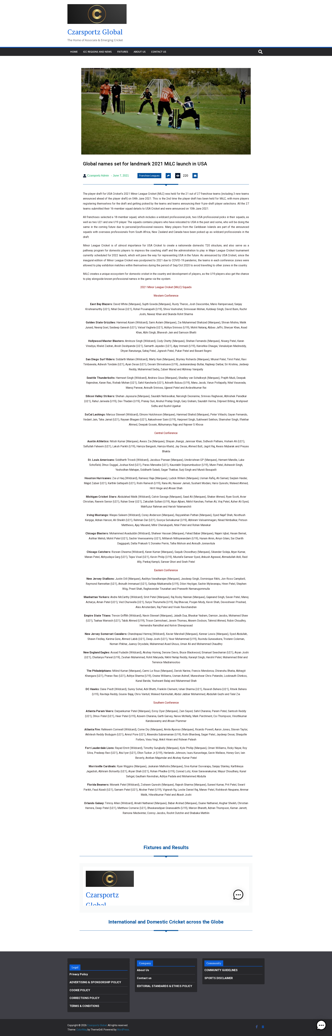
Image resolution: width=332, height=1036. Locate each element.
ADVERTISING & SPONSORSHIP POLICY (95, 982)
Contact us (158, 51)
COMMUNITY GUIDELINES (221, 970)
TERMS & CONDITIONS (84, 1006)
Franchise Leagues (149, 175)
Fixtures (122, 51)
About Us (140, 51)
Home (74, 51)
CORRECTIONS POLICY (84, 998)
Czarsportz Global (95, 31)
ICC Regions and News (97, 51)
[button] (321, 1025)
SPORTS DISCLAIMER (218, 978)
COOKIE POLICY (80, 990)
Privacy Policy (79, 974)
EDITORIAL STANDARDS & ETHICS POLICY (164, 986)
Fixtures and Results (166, 847)
